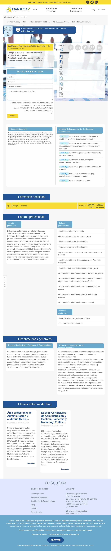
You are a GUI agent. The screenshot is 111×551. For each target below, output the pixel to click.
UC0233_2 (64, 136)
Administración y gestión (17, 22)
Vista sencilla (9, 17)
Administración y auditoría (40, 22)
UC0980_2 (64, 174)
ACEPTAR (56, 540)
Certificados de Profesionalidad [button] (76, 9)
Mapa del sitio (36, 512)
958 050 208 (73, 507)
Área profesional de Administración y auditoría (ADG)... (19, 415)
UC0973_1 (64, 143)
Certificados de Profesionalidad (43, 501)
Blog (93, 10)
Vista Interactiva (20, 17)
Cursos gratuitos (37, 494)
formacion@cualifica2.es (77, 494)
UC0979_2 (64, 167)
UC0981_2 (64, 180)
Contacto (101, 10)
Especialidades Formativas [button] (51, 9)
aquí (90, 530)
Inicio (35, 10)
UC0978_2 (64, 160)
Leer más (31, 463)
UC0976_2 (64, 153)
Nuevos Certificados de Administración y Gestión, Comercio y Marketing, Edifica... (54, 417)
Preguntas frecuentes (39, 497)
